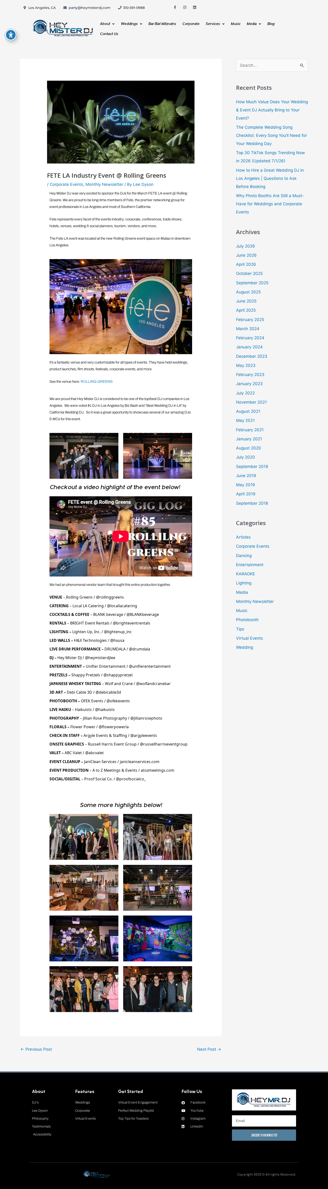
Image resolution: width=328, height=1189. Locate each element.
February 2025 (250, 319)
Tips (240, 629)
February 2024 (250, 337)
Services (213, 24)
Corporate (190, 24)
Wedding (244, 647)
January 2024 (249, 347)
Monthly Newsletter (104, 184)
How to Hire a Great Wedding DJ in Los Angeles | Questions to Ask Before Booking (270, 178)
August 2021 (248, 411)
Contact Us (109, 34)
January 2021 (249, 439)
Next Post (209, 1049)
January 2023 (249, 383)
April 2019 (245, 493)
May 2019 (245, 484)
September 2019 (252, 466)
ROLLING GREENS (97, 381)
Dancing (244, 555)
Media (251, 24)
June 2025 (246, 301)
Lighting (243, 583)
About (105, 24)
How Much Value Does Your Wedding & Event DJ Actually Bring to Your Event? (272, 110)
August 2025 (248, 292)
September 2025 (252, 282)
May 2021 (245, 420)
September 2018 (252, 503)
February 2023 (250, 374)
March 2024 (247, 328)
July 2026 (245, 246)
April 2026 (246, 264)
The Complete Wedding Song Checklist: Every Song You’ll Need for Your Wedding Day (271, 135)
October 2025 (249, 273)
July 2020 (245, 457)
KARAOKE (245, 573)
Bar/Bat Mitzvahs (162, 24)
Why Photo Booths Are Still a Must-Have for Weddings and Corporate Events (270, 203)
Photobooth (247, 619)
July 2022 (245, 393)
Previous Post (36, 1049)
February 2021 (250, 429)
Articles (243, 537)
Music (235, 24)
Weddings (129, 24)
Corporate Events (66, 184)
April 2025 (246, 310)
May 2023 (245, 365)
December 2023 (251, 356)
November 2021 (251, 402)
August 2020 (248, 448)
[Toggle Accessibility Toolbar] (11, 35)
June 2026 (246, 255)
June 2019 (246, 475)
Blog (270, 24)
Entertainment (249, 564)
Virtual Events (249, 638)
